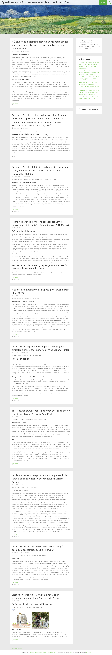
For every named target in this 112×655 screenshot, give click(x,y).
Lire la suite (15, 103)
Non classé (16, 105)
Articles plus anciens (16, 648)
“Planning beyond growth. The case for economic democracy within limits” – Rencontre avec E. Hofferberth (89, 92)
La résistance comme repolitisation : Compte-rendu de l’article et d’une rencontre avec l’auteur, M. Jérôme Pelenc (39, 478)
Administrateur (25, 51)
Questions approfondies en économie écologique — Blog (36, 2)
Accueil (103, 2)
